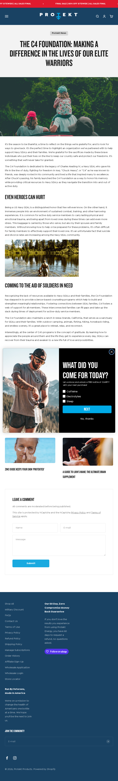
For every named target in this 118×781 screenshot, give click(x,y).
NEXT (87, 409)
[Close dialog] (111, 351)
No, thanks (87, 419)
